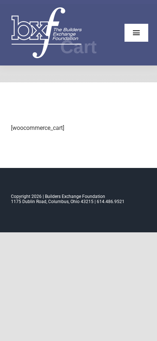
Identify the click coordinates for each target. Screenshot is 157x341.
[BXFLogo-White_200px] (47, 10)
